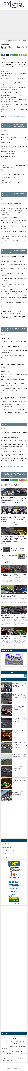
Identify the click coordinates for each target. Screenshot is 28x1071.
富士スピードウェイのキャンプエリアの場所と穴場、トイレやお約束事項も (19, 756)
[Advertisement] (14, 24)
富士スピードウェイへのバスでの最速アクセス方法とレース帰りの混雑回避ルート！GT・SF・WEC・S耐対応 (14, 1053)
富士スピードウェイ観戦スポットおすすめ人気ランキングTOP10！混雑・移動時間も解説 (19, 793)
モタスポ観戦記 (5, 843)
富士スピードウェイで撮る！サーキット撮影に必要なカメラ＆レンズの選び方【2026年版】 (19, 768)
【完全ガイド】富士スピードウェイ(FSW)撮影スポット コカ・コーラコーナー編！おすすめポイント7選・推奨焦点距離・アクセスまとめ (19, 746)
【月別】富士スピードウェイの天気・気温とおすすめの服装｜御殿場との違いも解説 (19, 720)
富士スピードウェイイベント (8, 850)
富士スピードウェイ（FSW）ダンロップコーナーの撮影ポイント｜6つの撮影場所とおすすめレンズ (19, 708)
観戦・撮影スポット (4, 44)
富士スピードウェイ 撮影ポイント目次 (16, 116)
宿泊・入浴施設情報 (6, 847)
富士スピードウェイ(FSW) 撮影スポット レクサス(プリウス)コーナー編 (19, 780)
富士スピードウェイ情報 (7, 853)
